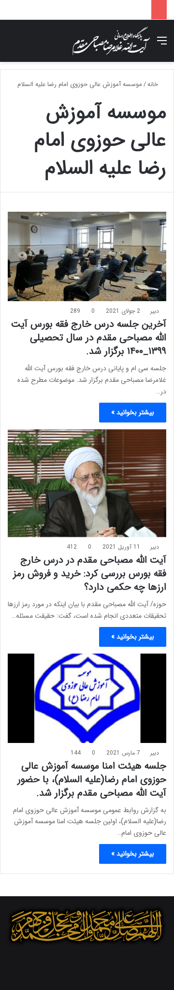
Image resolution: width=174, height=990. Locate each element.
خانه (153, 84)
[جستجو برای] (12, 45)
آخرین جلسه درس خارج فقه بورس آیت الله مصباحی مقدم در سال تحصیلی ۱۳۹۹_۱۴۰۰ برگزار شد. (88, 338)
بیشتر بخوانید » (132, 412)
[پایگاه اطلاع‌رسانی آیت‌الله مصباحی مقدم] (111, 41)
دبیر (154, 311)
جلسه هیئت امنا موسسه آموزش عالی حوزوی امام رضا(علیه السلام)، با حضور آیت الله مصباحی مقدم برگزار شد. (91, 779)
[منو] (162, 45)
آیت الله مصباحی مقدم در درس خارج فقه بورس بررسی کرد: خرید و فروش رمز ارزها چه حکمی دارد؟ (89, 574)
